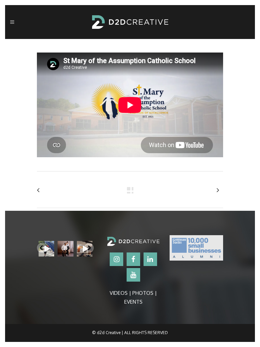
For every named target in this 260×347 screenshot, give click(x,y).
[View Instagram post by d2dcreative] (50, 253)
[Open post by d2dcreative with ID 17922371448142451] (46, 249)
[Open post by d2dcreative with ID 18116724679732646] (65, 249)
